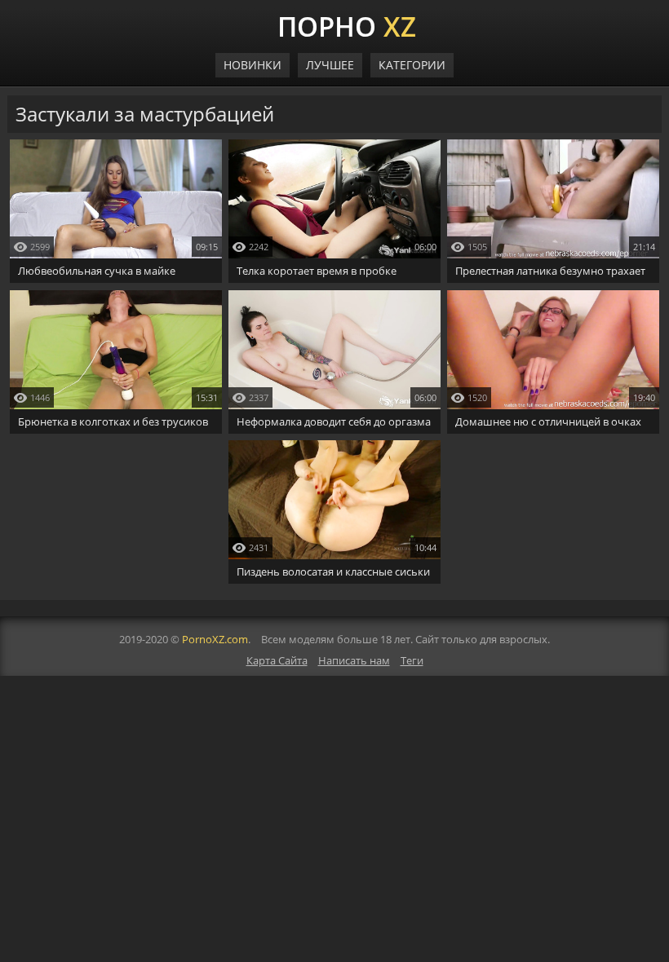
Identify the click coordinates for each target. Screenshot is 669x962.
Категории (412, 65)
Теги (412, 660)
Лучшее (330, 65)
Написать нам (354, 660)
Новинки (252, 65)
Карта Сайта (277, 660)
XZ (346, 24)
